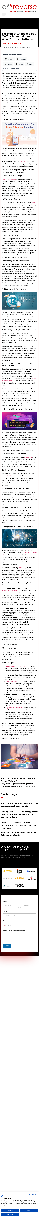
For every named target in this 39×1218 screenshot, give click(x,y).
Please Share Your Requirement (15, 931)
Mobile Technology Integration (16, 666)
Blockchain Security (12, 681)
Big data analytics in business (11, 590)
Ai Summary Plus (14, 68)
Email (5, 911)
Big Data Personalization (14, 708)
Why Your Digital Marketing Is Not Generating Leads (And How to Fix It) (18, 784)
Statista (23, 161)
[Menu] (4, 14)
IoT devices (28, 457)
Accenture (21, 568)
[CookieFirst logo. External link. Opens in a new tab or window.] (2, 1196)
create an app (27, 317)
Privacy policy (33, 1194)
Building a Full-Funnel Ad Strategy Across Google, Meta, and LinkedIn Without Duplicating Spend (19, 814)
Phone (5, 921)
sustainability (7, 476)
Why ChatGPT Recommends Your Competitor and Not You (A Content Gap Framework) (19, 825)
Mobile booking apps (9, 179)
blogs (28, 47)
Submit (6, 946)
